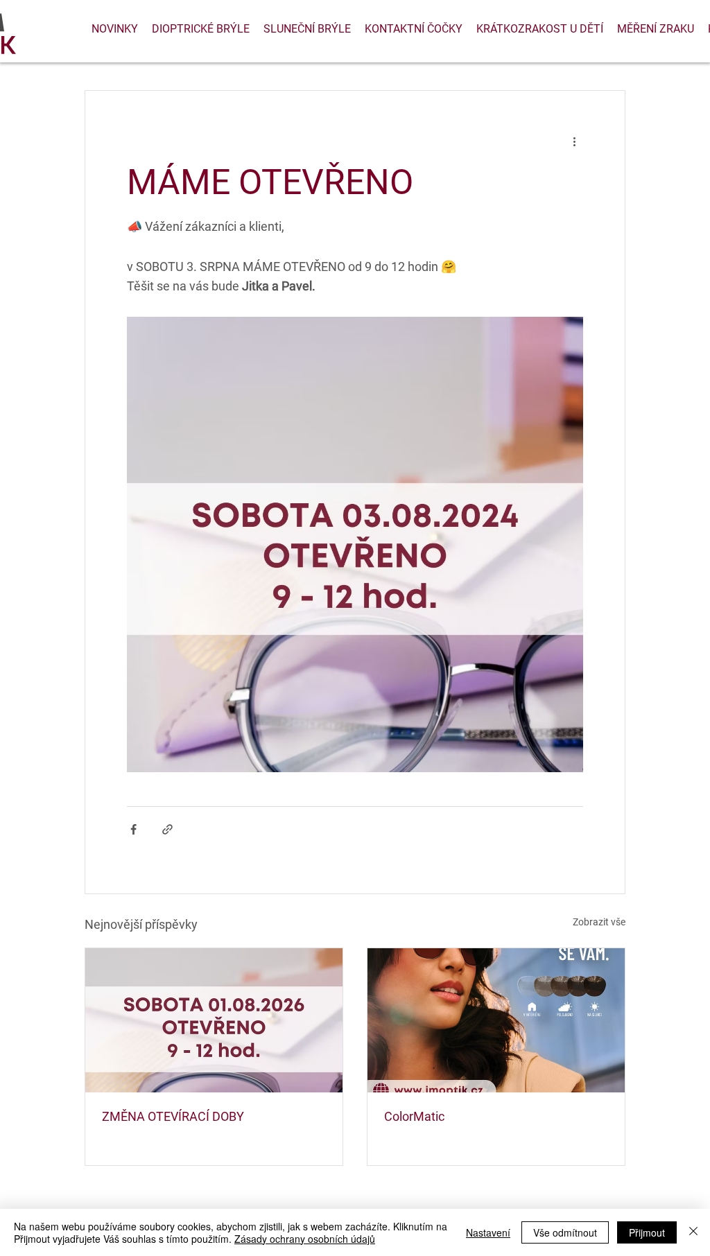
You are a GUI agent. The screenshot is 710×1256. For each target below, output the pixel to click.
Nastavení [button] (488, 1232)
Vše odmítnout (565, 1232)
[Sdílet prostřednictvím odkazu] (167, 829)
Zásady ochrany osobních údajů (304, 1239)
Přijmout (647, 1232)
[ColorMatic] (496, 1020)
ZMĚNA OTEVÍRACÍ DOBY (173, 1116)
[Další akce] (574, 140)
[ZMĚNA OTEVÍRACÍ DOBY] (214, 1020)
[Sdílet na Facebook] (133, 829)
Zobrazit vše (599, 921)
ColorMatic (414, 1116)
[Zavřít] (693, 1232)
